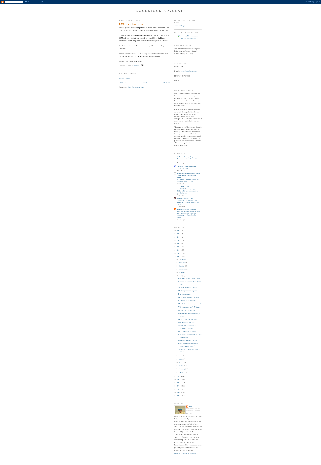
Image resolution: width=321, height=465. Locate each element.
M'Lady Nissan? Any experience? (189, 304)
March (181, 365)
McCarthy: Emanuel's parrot (187, 291)
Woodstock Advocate (160, 10)
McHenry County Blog (185, 157)
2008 (179, 392)
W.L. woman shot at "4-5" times (188, 307)
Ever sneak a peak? (184, 294)
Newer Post (123, 82)
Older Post (167, 82)
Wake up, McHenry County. (187, 287)
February (182, 369)
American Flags (179, 26)
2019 (179, 240)
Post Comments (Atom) (136, 87)
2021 (179, 234)
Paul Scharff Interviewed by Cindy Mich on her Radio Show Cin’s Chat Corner (188, 202)
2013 (179, 376)
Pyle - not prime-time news (187, 331)
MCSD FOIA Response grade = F (189, 297)
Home (145, 82)
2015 (179, 253)
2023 (179, 230)
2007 (179, 395)
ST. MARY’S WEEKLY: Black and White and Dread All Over (188, 180)
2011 (179, 382)
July (180, 276)
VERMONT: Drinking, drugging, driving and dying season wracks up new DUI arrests (187, 191)
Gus (190, 406)
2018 (179, 243)
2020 (179, 237)
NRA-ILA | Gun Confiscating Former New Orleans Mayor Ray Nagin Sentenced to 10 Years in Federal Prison (188, 214)
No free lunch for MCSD (186, 310)
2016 (179, 250)
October (182, 266)
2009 (179, 389)
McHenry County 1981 (185, 198)
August (181, 272)
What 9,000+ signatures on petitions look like (187, 326)
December (182, 259)
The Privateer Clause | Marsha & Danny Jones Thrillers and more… (188, 175)
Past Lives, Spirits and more (187, 166)
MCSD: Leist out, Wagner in (187, 319)
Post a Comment (124, 78)
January (182, 372)
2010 (179, 386)
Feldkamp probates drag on (187, 340)
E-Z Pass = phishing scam (186, 300)
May (180, 359)
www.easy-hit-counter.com (188, 38)
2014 (179, 256)
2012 (179, 379)
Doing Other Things (183, 168)
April (181, 362)
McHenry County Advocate (186, 209)
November (182, 262)
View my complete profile (185, 453)
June (180, 356)
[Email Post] (142, 65)
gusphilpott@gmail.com (189, 71)
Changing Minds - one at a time (189, 278)
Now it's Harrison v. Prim (186, 322)
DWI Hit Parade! (183, 186)
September (182, 269)
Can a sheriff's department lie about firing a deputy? (188, 344)
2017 (179, 247)
